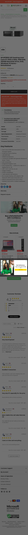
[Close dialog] (26, 261)
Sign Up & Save (21, 269)
